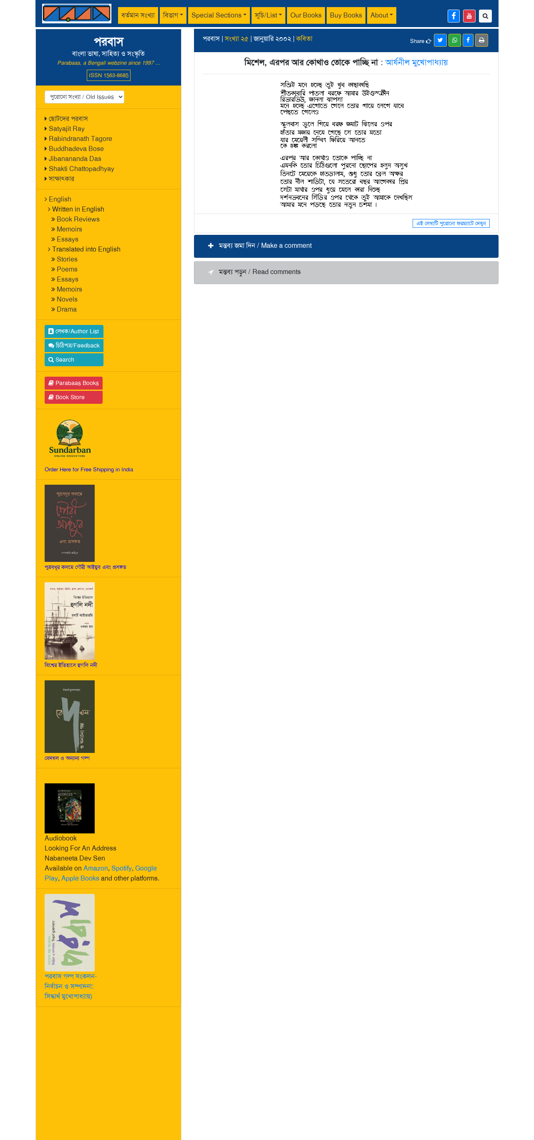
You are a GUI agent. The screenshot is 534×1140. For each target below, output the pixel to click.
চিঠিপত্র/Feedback (77, 345)
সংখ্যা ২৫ (237, 38)
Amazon (95, 868)
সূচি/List (266, 15)
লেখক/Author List (76, 331)
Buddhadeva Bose (76, 148)
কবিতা (304, 38)
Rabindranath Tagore (80, 138)
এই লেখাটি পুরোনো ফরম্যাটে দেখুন (451, 223)
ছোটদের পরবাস (68, 118)
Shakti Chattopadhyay (81, 168)
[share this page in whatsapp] (454, 40)
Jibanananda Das (75, 158)
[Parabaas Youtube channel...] (469, 16)
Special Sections (216, 15)
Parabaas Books (76, 383)
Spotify (121, 868)
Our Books (306, 15)
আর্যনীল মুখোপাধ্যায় (416, 62)
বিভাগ (170, 15)
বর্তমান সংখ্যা (138, 15)
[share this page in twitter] (440, 40)
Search (64, 359)
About (379, 15)
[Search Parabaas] (485, 16)
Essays (67, 239)
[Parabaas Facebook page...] (454, 16)
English (60, 199)
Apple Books (80, 878)
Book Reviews (78, 219)
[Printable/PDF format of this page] (481, 40)
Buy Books (346, 15)
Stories (67, 259)
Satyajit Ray (67, 128)
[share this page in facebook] (468, 40)
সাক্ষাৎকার (61, 178)
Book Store (69, 397)
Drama (67, 309)
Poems (67, 269)
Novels (67, 299)
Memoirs (69, 229)
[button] (346, 246)
